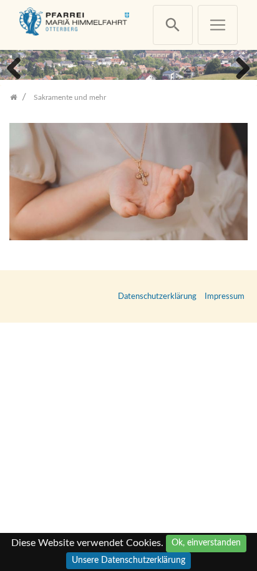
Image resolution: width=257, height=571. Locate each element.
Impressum (225, 296)
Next (238, 67)
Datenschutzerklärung (157, 296)
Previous (18, 67)
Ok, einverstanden (206, 543)
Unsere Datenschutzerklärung (128, 560)
